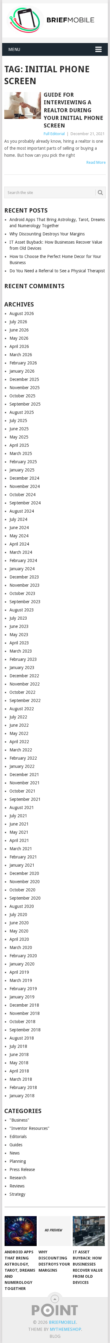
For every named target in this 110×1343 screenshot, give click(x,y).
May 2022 (18, 733)
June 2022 (19, 725)
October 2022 (22, 692)
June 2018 (19, 1054)
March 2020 (20, 947)
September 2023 (25, 601)
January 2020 (22, 964)
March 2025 (20, 453)
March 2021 (20, 848)
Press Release (22, 1169)
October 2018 (22, 1021)
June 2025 (19, 428)
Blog (55, 1336)
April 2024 (19, 544)
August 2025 (21, 412)
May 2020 (18, 931)
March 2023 (20, 651)
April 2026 (19, 346)
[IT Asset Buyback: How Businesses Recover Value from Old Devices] (89, 1231)
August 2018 (21, 1038)
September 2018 (25, 1029)
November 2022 (24, 684)
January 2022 (22, 766)
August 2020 (21, 906)
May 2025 (18, 437)
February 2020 (23, 955)
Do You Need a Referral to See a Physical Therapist (57, 270)
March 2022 (20, 749)
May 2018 (18, 1062)
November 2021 (24, 782)
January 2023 (22, 667)
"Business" (19, 1120)
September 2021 (25, 799)
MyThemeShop (65, 1329)
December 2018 (24, 1005)
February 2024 (23, 560)
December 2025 (24, 379)
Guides (15, 1144)
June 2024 (19, 527)
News (14, 1153)
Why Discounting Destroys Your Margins (47, 233)
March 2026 (20, 354)
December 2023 (24, 577)
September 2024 (25, 502)
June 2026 (19, 330)
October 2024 (22, 494)
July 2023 (18, 618)
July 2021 (18, 815)
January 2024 (22, 568)
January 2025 (22, 469)
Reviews (16, 1186)
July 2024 (18, 519)
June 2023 (19, 626)
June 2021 (19, 824)
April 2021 (19, 840)
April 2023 (19, 642)
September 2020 (25, 898)
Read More (96, 162)
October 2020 (22, 889)
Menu (14, 49)
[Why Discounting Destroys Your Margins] (54, 1231)
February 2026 (23, 362)
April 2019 (19, 972)
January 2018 (22, 1095)
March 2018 (20, 1079)
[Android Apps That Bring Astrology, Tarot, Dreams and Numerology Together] (21, 1231)
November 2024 (24, 486)
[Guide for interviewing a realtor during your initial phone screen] (22, 105)
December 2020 (24, 873)
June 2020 (19, 922)
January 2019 (22, 996)
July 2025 (18, 420)
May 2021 (18, 832)
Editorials (18, 1136)
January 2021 (22, 865)
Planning (17, 1161)
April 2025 (19, 445)
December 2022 (24, 675)
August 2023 (21, 609)
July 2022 (18, 716)
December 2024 (24, 478)
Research (17, 1177)
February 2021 (23, 856)
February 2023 (23, 659)
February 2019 (23, 988)
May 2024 (18, 535)
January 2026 (22, 371)
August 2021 (21, 807)
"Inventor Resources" (29, 1128)
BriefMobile (62, 1322)
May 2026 (18, 338)
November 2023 (24, 585)
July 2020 (18, 914)
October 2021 (22, 791)
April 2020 (19, 939)
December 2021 (24, 774)
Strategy (17, 1194)
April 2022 (19, 741)
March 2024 (20, 552)
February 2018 (23, 1087)
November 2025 (24, 387)
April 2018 (19, 1071)
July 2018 (18, 1046)
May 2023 (18, 634)
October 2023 (22, 593)
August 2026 (21, 313)
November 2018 (24, 1013)
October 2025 (22, 395)
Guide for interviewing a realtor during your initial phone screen (73, 110)
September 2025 (25, 404)
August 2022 (21, 708)
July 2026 (18, 321)
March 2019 (20, 980)
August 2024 (21, 511)
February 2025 (23, 461)
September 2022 (25, 700)
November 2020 (24, 881)
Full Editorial (54, 133)
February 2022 (23, 758)
